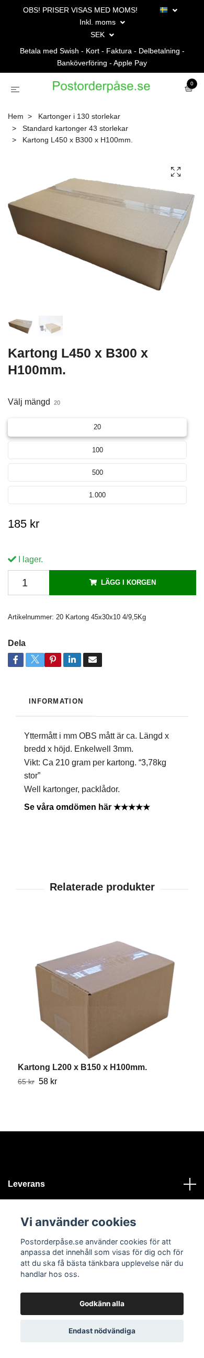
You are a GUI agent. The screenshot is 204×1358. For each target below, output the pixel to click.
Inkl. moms (99, 22)
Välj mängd (34, 432)
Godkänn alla (102, 1303)
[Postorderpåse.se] (95, 111)
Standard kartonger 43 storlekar (75, 158)
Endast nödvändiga (102, 1331)
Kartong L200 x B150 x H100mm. (82, 1097)
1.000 (97, 525)
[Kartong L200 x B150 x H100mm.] (102, 1021)
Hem (16, 146)
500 (97, 502)
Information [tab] (56, 731)
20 (97, 457)
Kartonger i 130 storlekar (79, 146)
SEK (98, 34)
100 (97, 480)
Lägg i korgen (128, 612)
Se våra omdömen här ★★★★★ (87, 836)
